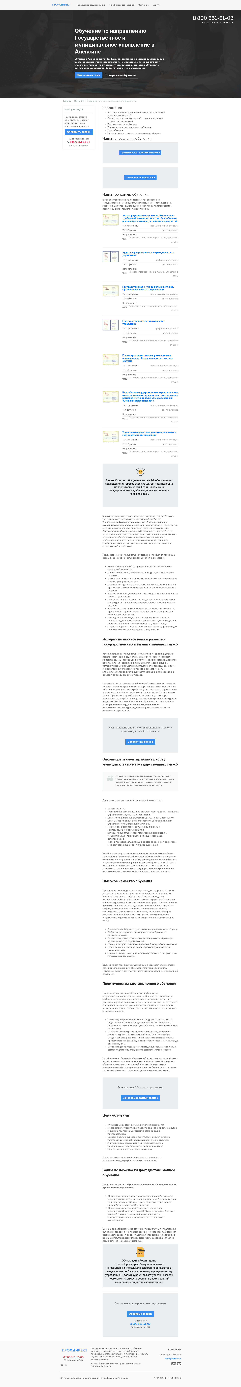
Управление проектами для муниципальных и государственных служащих (149, 433)
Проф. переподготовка (122, 5)
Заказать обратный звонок (140, 1097)
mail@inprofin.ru (173, 1358)
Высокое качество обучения (122, 124)
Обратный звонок (140, 1313)
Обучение (143, 5)
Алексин (177, 1354)
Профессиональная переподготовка (140, 153)
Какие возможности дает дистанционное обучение (134, 133)
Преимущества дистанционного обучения (129, 127)
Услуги (156, 5)
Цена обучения (115, 130)
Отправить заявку (88, 75)
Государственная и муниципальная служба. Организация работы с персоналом (148, 288)
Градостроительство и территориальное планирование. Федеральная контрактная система (147, 358)
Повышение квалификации (91, 5)
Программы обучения (120, 75)
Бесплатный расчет (140, 741)
